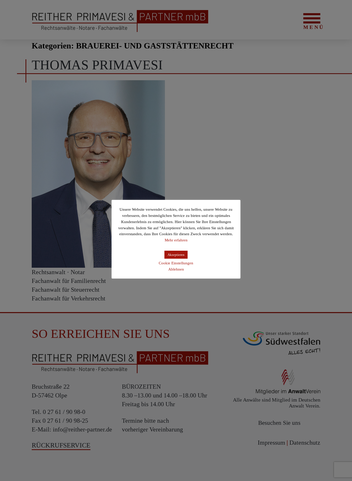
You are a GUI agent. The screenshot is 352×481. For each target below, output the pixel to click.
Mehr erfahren (176, 240)
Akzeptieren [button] (176, 255)
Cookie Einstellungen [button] (176, 263)
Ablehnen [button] (176, 269)
